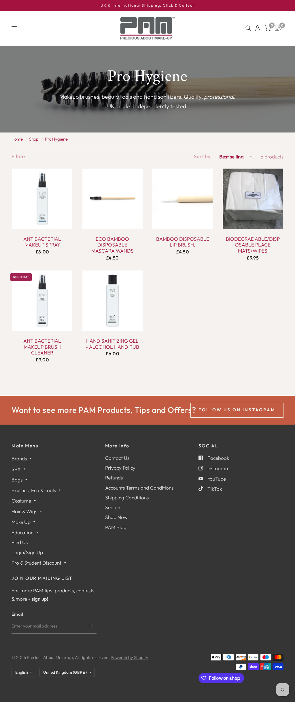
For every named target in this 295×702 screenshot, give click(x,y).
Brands (19, 458)
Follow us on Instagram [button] (236, 409)
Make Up (21, 522)
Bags (17, 480)
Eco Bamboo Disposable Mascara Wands (112, 245)
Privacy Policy (120, 468)
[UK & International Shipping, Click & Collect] (147, 5)
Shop (34, 139)
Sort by (202, 156)
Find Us (20, 542)
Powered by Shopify (129, 657)
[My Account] (257, 28)
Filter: (18, 156)
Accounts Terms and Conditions (139, 488)
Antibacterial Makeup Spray (42, 242)
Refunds (114, 478)
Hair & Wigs (24, 511)
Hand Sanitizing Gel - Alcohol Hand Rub (112, 344)
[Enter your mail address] (91, 626)
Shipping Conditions (127, 497)
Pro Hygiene (56, 139)
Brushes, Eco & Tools (34, 490)
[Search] (248, 28)
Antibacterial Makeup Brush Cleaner (42, 347)
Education (22, 532)
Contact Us (117, 458)
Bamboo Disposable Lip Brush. (182, 242)
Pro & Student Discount (36, 563)
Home (17, 139)
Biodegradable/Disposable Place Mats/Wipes (253, 245)
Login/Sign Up (27, 552)
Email (17, 614)
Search (112, 507)
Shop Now (116, 517)
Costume (21, 501)
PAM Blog (115, 527)
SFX (16, 469)
